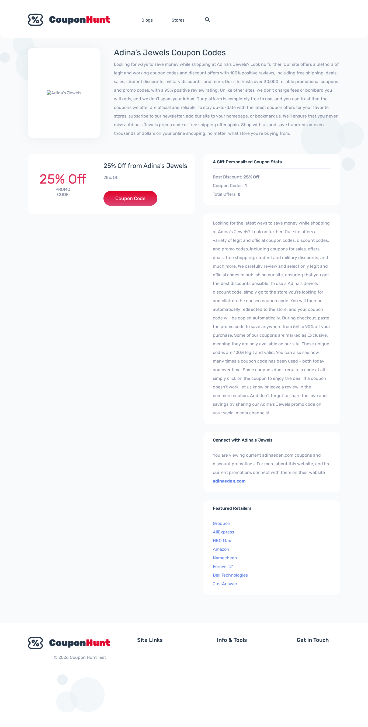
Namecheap (225, 557)
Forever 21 (223, 566)
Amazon (221, 549)
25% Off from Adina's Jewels (145, 166)
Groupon (221, 523)
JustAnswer (225, 583)
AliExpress (223, 532)
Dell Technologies (230, 575)
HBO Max (222, 540)
